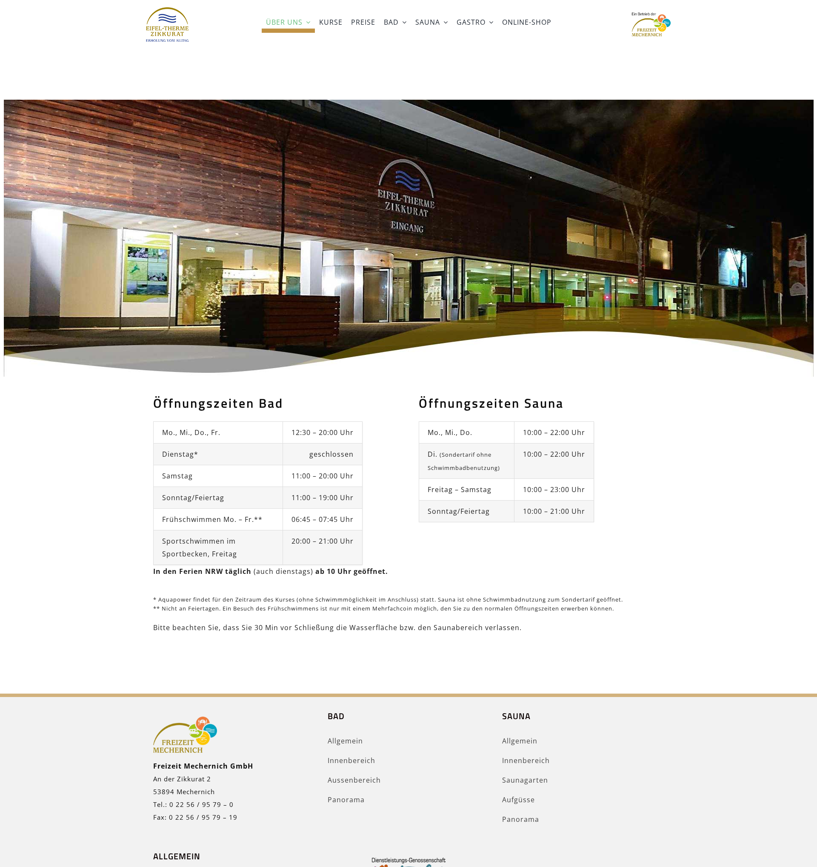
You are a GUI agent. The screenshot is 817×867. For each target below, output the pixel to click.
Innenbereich (351, 760)
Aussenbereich (354, 780)
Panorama (346, 799)
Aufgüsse (518, 799)
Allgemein (345, 741)
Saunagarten (525, 780)
